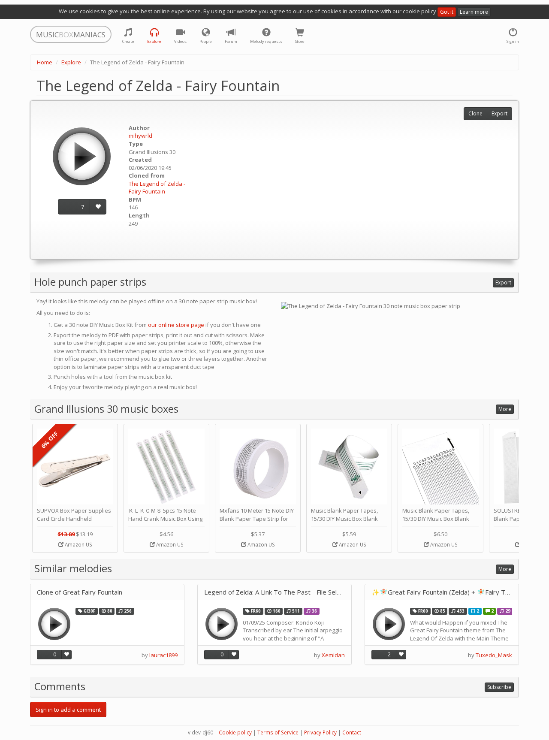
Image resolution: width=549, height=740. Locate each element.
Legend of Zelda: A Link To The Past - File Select (274, 592)
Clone (475, 113)
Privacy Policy (320, 732)
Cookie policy (235, 732)
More (504, 409)
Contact (351, 732)
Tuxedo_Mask (494, 655)
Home (44, 62)
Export (499, 113)
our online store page (176, 325)
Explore (71, 62)
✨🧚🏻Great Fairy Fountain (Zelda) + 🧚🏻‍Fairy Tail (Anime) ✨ (441, 592)
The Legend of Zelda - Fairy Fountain (157, 188)
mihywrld (140, 135)
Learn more (474, 11)
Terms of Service (278, 732)
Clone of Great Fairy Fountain (79, 592)
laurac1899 (163, 655)
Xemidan (333, 655)
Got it (446, 11)
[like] (98, 207)
